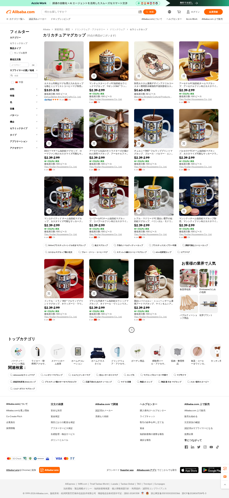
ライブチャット (147, 416)
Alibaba (46, 29)
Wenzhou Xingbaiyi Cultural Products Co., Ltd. (154, 96)
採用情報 (10, 428)
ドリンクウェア (117, 29)
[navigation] (23, 180)
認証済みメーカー (104, 410)
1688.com (82, 484)
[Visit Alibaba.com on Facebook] (186, 447)
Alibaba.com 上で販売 (194, 410)
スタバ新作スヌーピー (199, 382)
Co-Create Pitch (14, 416)
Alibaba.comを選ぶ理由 (17, 410)
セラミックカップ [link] (138, 29)
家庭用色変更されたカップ (24, 382)
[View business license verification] (142, 493)
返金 (142, 428)
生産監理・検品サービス (63, 434)
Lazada (114, 484)
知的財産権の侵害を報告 (152, 434)
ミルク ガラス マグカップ (24, 389)
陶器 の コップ (146, 382)
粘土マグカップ (101, 245)
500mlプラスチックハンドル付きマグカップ (67, 245)
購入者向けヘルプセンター (153, 410)
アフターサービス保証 (62, 428)
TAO (139, 484)
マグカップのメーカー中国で (155, 375)
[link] (225, 468)
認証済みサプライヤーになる (198, 428)
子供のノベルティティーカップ (130, 245)
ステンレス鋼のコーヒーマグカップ (132, 252)
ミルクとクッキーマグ (81, 375)
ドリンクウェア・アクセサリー (90, 29)
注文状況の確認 (192, 422)
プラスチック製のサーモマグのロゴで (60, 382)
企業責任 (10, 422)
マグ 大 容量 (126, 382)
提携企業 (188, 434)
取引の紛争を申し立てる (152, 422)
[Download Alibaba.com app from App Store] (189, 470)
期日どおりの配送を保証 (63, 422)
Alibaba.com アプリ (147, 470)
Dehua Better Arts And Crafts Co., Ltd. (62, 96)
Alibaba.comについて (17, 404)
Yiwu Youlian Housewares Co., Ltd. (105, 99)
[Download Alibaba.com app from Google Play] (212, 470)
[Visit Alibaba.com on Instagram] (205, 447)
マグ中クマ (181, 375)
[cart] (179, 12)
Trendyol (147, 484)
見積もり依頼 (101, 416)
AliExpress (70, 484)
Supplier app (127, 470)
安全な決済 (56, 410)
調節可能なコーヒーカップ (196, 245)
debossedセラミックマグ (24, 375)
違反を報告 (145, 440)
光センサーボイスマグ (108, 375)
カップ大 (130, 375)
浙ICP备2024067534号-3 (194, 493)
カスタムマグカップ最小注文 (60, 252)
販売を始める (191, 416)
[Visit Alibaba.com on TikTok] (217, 447)
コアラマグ (185, 252)
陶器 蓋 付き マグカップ (171, 382)
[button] (140, 12)
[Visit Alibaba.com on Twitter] (199, 447)
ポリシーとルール (59, 440)
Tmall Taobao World (99, 484)
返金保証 (55, 416)
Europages (160, 484)
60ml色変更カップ (163, 252)
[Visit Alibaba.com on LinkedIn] (192, 447)
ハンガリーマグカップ (53, 375)
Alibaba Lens (12, 470)
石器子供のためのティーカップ (99, 382)
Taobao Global (127, 484)
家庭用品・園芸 (62, 29)
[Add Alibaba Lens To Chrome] (49, 470)
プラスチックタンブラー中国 (164, 245)
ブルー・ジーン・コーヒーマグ (94, 252)
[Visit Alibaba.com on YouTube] (211, 447)
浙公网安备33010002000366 (165, 493)
